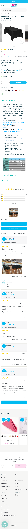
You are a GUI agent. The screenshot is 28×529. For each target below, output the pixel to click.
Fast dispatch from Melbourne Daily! (14, 1)
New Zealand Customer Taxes (8, 515)
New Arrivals (4, 489)
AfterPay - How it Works (21, 489)
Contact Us (4, 498)
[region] (14, 212)
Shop (2, 13)
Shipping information (9, 175)
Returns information (8, 181)
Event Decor (4, 483)
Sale (16, 478)
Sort (15, 233)
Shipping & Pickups (5, 509)
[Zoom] (22, 42)
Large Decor (4, 480)
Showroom (17, 483)
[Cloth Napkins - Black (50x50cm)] (2, 436)
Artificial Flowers (5, 486)
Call (5, 70)
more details (19, 70)
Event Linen (4, 478)
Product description (8, 100)
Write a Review (17, 228)
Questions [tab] (11, 220)
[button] (14, 49)
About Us (3, 495)
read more (3, 65)
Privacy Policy (4, 504)
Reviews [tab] (4, 220)
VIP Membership (19, 480)
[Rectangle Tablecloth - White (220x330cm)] (2, 90)
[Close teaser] (8, 521)
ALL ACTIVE (7, 13)
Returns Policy (4, 512)
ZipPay (16, 486)
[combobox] (14, 10)
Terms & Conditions (6, 507)
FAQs (2, 501)
